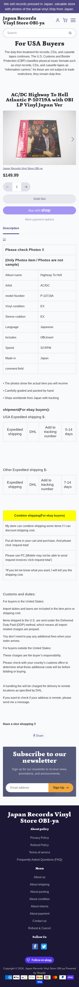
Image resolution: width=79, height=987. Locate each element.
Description (11, 228)
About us (39, 877)
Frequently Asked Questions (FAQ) (39, 859)
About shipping (39, 884)
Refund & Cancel (39, 928)
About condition (39, 899)
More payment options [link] (39, 219)
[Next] (73, 139)
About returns (39, 906)
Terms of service (39, 852)
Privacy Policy (39, 837)
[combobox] (34, 33)
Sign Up (58, 787)
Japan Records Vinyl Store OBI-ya (24, 21)
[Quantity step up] (25, 186)
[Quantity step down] (7, 186)
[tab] (13, 229)
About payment (39, 913)
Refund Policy (39, 845)
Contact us (39, 920)
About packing (39, 891)
